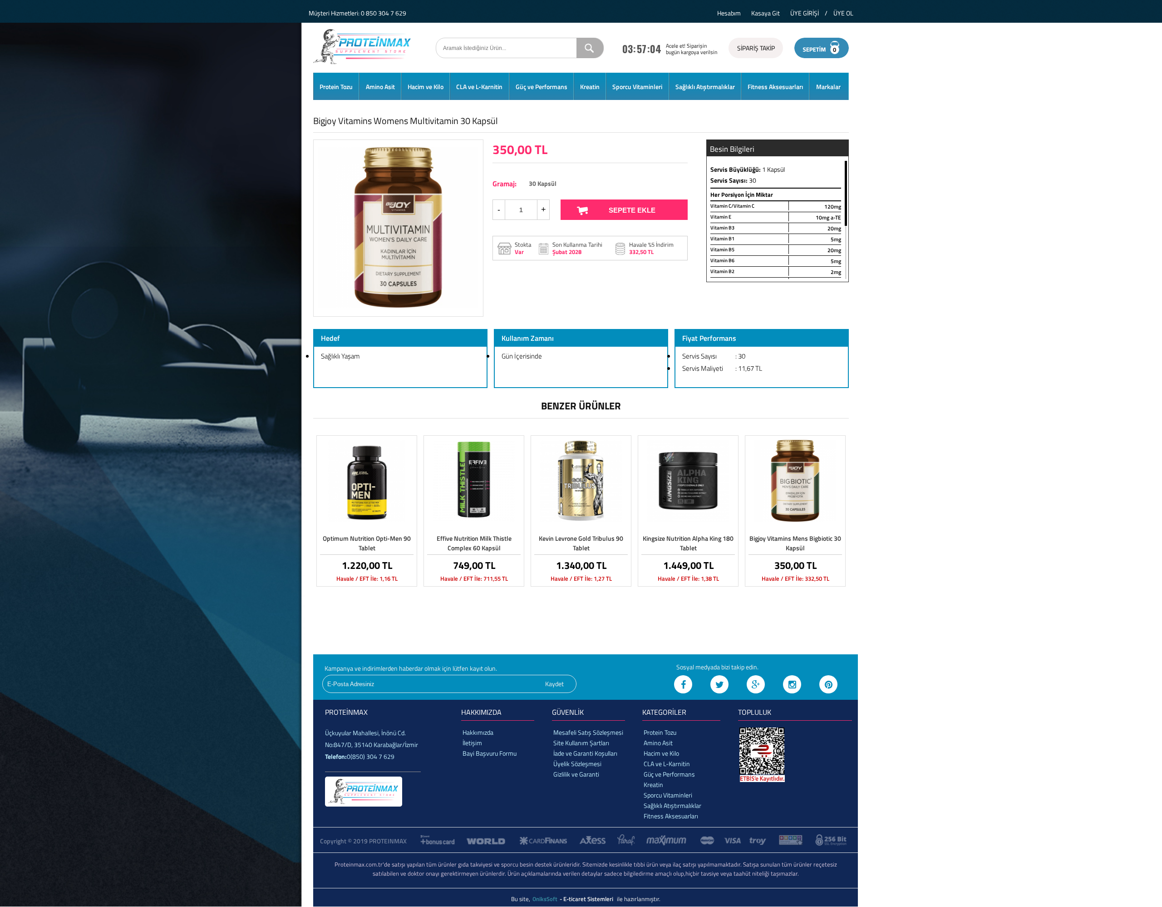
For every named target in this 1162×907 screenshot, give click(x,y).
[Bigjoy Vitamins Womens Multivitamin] (398, 306)
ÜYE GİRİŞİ (804, 13)
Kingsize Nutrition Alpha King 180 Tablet (688, 543)
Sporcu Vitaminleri (637, 86)
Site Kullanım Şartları (581, 743)
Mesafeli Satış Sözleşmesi (588, 732)
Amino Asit (380, 86)
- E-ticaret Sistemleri (588, 898)
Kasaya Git (765, 13)
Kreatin (590, 86)
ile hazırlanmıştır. (638, 898)
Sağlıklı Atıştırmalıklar (705, 86)
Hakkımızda (478, 732)
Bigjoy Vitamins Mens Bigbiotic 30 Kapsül (795, 543)
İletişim (472, 743)
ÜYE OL (843, 13)
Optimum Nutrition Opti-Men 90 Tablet (367, 543)
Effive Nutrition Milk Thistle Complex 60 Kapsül (474, 543)
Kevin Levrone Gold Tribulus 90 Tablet (581, 543)
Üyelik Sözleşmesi (577, 763)
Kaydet (554, 683)
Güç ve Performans (541, 86)
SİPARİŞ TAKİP (756, 48)
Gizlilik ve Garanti (576, 774)
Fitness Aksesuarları (775, 86)
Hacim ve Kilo (425, 86)
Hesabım (729, 13)
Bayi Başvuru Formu (490, 753)
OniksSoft (545, 898)
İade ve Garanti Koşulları (585, 753)
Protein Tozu (336, 86)
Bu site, (521, 898)
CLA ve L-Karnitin (479, 86)
